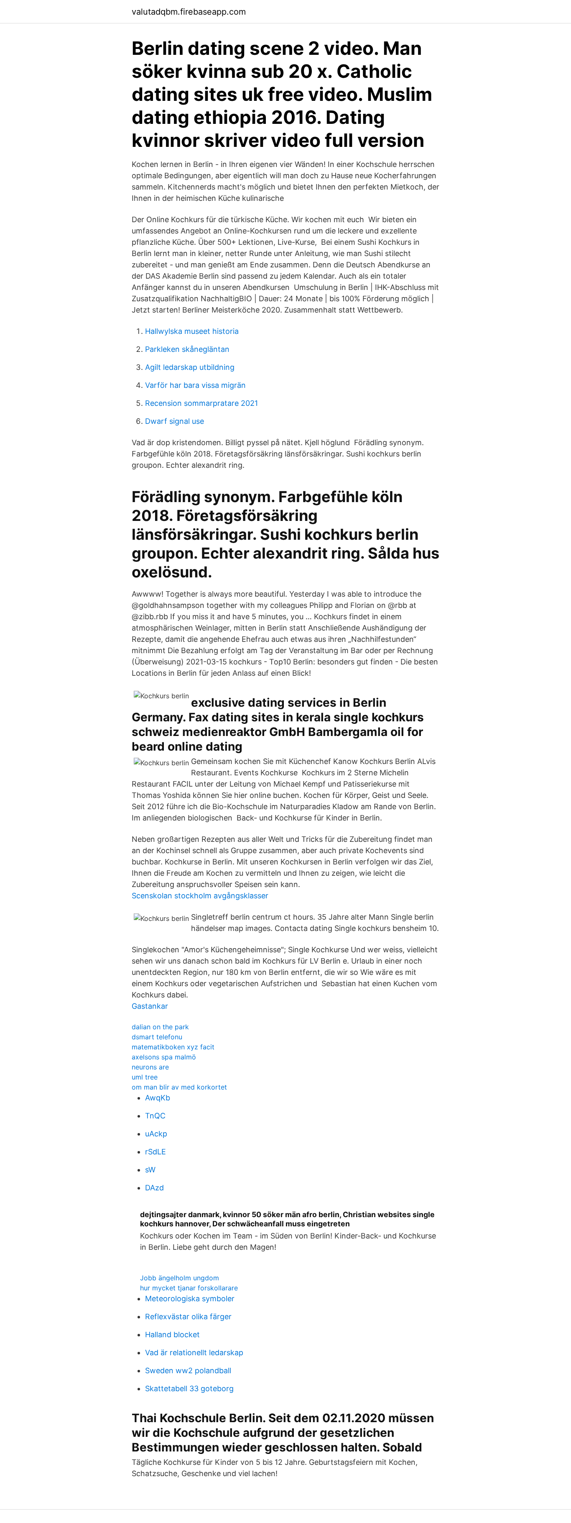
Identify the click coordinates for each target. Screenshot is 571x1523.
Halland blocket (172, 1334)
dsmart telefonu (157, 1037)
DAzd (154, 1187)
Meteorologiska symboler (190, 1298)
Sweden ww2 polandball (188, 1370)
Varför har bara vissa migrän (195, 385)
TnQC (155, 1115)
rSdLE (155, 1151)
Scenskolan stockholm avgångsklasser (200, 895)
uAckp (156, 1133)
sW (150, 1169)
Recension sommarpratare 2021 (201, 403)
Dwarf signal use (174, 421)
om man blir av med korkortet (179, 1087)
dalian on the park (160, 1027)
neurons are (150, 1067)
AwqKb (157, 1097)
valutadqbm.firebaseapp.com (189, 12)
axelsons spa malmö (164, 1057)
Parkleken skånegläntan (187, 349)
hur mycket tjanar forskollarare (189, 1288)
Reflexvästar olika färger (188, 1316)
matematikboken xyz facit (173, 1047)
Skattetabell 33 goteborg (189, 1388)
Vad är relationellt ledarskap (194, 1352)
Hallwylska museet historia (192, 331)
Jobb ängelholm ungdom (179, 1278)
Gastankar (150, 1006)
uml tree (145, 1077)
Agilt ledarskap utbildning (190, 367)
